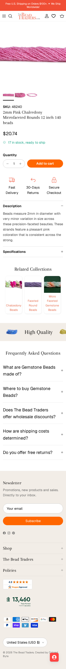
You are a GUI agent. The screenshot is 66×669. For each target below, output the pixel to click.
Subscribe (33, 521)
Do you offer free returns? (27, 452)
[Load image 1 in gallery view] (33, 54)
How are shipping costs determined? (26, 434)
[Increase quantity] (21, 164)
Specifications (14, 252)
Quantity (10, 155)
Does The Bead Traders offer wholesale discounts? (29, 413)
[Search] (12, 16)
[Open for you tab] (54, 657)
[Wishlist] (54, 16)
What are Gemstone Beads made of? (29, 370)
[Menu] (4, 16)
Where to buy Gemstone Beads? (26, 392)
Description (12, 206)
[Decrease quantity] (6, 164)
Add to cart (45, 163)
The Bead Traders (23, 652)
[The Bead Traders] (29, 16)
